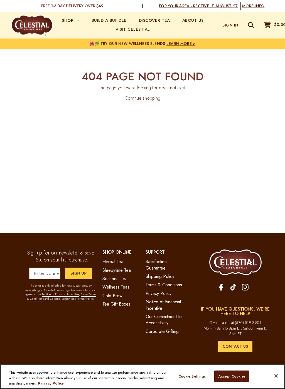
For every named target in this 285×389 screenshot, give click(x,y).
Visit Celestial (133, 29)
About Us (193, 20)
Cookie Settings (192, 376)
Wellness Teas (115, 287)
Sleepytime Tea (116, 270)
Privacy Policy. (86, 298)
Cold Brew (112, 295)
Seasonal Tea (114, 278)
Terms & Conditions (164, 285)
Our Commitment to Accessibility (164, 319)
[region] (142, 376)
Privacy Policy (158, 293)
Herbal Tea (112, 261)
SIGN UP (78, 273)
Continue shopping (142, 98)
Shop (68, 20)
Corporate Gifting (162, 331)
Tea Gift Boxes (116, 304)
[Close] (276, 376)
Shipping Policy (160, 276)
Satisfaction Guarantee (156, 264)
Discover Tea (154, 20)
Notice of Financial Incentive (60, 294)
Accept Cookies (231, 376)
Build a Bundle (109, 20)
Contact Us (235, 346)
